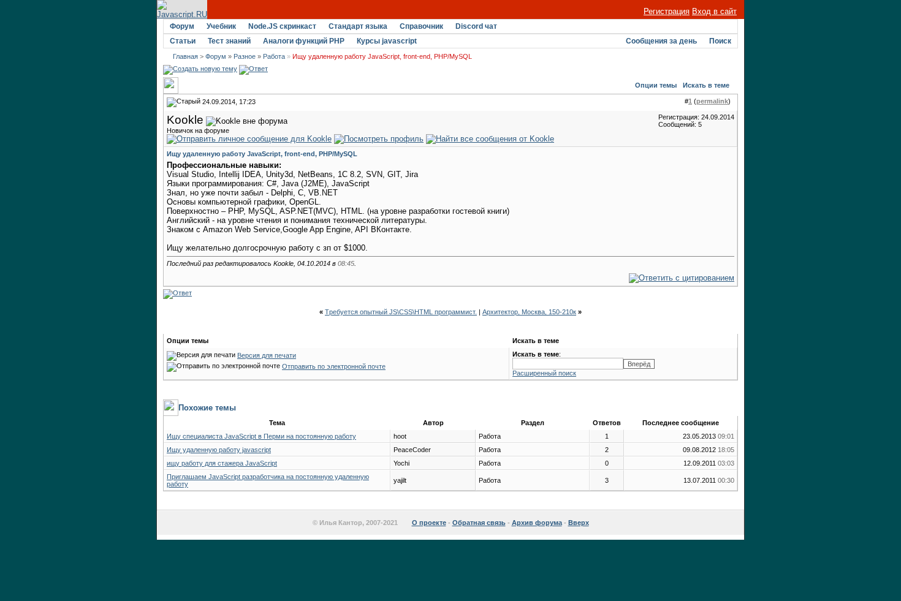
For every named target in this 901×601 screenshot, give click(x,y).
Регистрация (667, 11)
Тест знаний (229, 41)
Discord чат (476, 26)
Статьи (183, 41)
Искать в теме (706, 85)
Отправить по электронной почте (334, 366)
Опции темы (656, 85)
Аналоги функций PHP (303, 41)
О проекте (429, 522)
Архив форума (537, 522)
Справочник (421, 26)
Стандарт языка (358, 26)
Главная (185, 56)
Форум (182, 26)
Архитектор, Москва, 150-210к (529, 312)
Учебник (221, 26)
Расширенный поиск (544, 373)
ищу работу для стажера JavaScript (222, 463)
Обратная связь (479, 522)
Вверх (578, 522)
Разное (245, 56)
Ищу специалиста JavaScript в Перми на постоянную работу (261, 436)
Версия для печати (266, 355)
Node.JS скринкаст (282, 26)
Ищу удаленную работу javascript (219, 449)
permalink (712, 101)
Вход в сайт (714, 11)
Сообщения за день (661, 41)
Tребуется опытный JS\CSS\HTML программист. (401, 312)
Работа (274, 56)
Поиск (720, 41)
